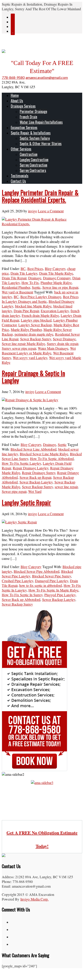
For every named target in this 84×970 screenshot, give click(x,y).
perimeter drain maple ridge (34, 334)
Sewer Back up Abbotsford (21, 599)
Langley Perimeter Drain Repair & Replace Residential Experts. (40, 196)
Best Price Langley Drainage (40, 296)
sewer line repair (66, 486)
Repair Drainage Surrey (38, 472)
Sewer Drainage (64, 339)
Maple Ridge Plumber (26, 329)
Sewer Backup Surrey (35, 339)
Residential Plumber (16, 287)
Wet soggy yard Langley (30, 357)
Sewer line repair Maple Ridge (23, 343)
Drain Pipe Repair (26, 310)
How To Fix (30, 282)
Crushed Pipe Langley (17, 580)
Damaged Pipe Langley (51, 580)
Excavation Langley (55, 310)
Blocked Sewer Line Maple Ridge (44, 454)
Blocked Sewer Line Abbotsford (33, 449)
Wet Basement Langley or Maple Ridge (39, 350)
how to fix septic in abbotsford (40, 585)
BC (23, 268)
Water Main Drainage (53, 348)
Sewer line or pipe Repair (60, 287)
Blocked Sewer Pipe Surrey (51, 576)
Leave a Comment (51, 211)
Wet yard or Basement (17, 292)
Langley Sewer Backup (35, 324)
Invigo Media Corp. (34, 899)
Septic (36, 287)
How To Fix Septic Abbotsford (52, 458)
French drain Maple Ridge (40, 315)
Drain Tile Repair (14, 278)
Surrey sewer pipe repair (19, 348)
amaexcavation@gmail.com (47, 77)
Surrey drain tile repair (62, 343)
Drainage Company (57, 278)
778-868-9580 (13, 77)
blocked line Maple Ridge (33, 306)
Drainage (34, 278)
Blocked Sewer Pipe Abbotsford (36, 571)
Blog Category (55, 268)
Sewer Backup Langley (36, 482)
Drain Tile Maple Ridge (56, 273)
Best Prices (35, 268)
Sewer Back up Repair (35, 477)
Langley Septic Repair (26, 502)
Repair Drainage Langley (30, 468)
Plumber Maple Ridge (56, 282)
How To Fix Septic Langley (21, 463)
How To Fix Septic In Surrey (22, 594)
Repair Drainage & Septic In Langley (33, 377)
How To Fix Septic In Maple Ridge (53, 590)
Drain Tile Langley (24, 273)
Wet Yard (34, 491)
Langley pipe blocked (36, 320)
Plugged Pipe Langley (59, 594)
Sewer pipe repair (14, 491)
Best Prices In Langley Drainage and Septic (40, 299)
